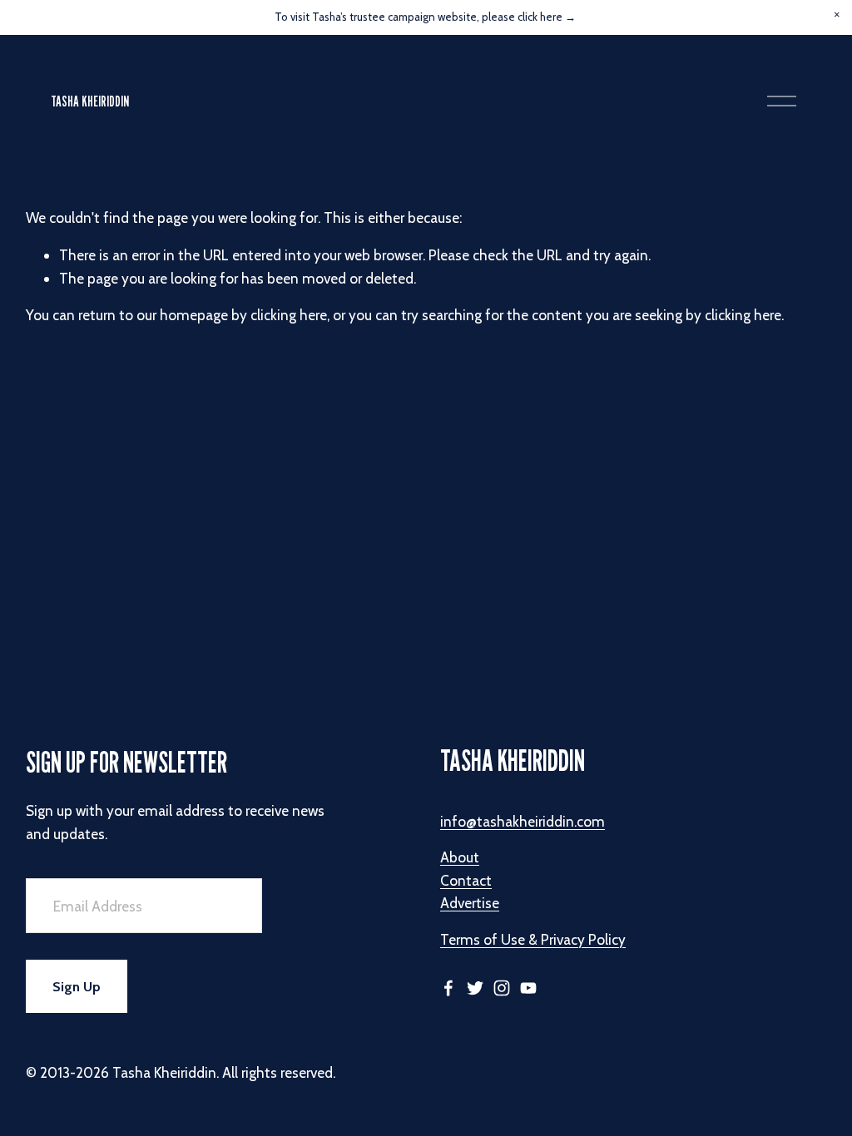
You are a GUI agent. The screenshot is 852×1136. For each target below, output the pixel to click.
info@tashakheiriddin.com (522, 821)
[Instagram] (501, 988)
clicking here (288, 315)
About (459, 857)
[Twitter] (475, 988)
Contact (466, 880)
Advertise (469, 902)
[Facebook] (448, 988)
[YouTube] (528, 988)
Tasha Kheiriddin (90, 101)
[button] (837, 15)
